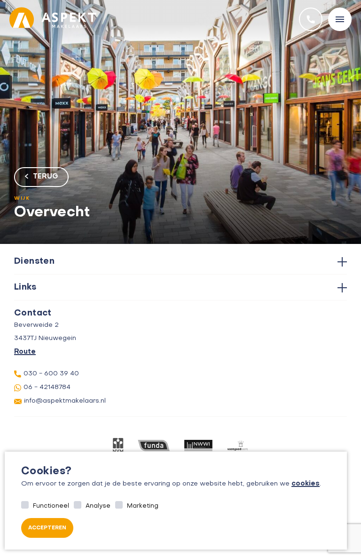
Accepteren (47, 528)
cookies (305, 483)
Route (25, 351)
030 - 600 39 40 (51, 374)
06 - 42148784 (47, 387)
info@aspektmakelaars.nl (65, 401)
